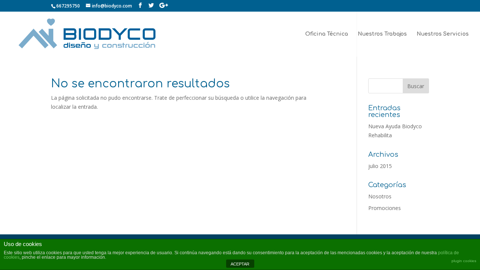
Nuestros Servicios (443, 34)
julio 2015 (380, 166)
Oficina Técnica (326, 34)
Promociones (384, 208)
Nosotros (380, 196)
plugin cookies (464, 261)
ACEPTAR (240, 264)
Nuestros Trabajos (382, 34)
